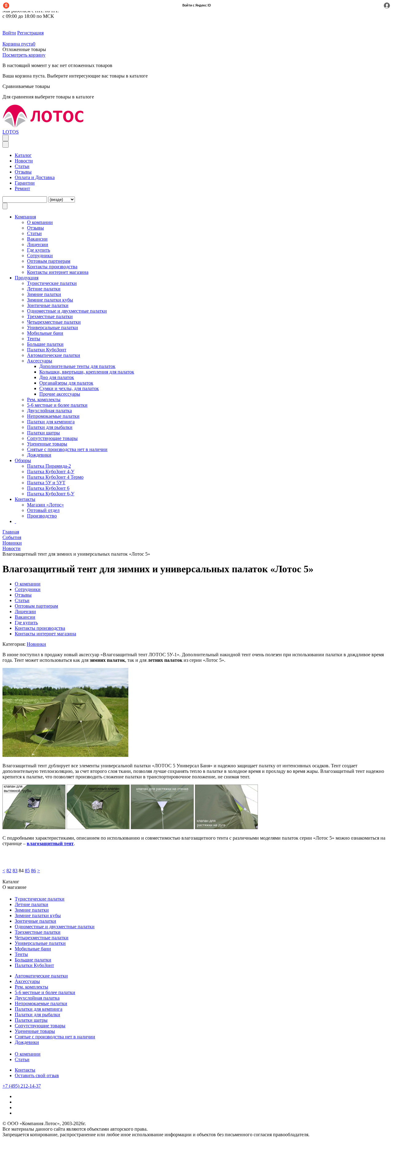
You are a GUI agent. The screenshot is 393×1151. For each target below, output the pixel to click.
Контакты (25, 1070)
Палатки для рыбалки (49, 427)
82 (8, 870)
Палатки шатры (43, 432)
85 (27, 870)
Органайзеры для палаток (66, 383)
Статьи (22, 166)
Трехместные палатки (50, 316)
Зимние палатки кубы (50, 299)
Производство (42, 515)
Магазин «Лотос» (45, 504)
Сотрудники (40, 255)
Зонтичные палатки (47, 305)
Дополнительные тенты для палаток (77, 366)
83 (15, 870)
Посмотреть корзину (23, 55)
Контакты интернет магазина (57, 272)
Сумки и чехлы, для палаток (69, 388)
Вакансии (37, 239)
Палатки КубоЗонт (46, 349)
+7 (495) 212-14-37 (21, 1086)
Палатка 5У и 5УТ (46, 482)
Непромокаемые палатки (53, 416)
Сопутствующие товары (52, 438)
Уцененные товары (47, 443)
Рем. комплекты (43, 399)
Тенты (33, 338)
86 (33, 870)
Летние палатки (43, 288)
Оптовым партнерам (48, 261)
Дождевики (39, 455)
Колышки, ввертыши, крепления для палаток (86, 371)
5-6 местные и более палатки (57, 405)
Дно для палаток (56, 377)
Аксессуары (39, 360)
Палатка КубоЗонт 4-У (50, 471)
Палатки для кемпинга (51, 421)
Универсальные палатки (52, 327)
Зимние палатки (44, 294)
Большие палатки (45, 344)
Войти (9, 32)
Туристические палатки (52, 283)
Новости (24, 160)
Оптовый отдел (43, 510)
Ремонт (22, 188)
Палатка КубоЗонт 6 (48, 488)
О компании (28, 1054)
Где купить (38, 250)
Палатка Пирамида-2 (49, 466)
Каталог (23, 155)
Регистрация (30, 32)
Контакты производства (52, 266)
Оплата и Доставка (35, 177)
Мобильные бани (45, 333)
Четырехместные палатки (54, 322)
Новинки (36, 644)
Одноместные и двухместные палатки (67, 311)
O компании (40, 222)
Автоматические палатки (53, 355)
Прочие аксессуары (59, 394)
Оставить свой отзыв (37, 1075)
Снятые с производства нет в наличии (67, 449)
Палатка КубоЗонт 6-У (50, 493)
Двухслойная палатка (49, 410)
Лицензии (37, 244)
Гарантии (25, 183)
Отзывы (23, 171)
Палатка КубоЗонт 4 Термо (55, 477)
